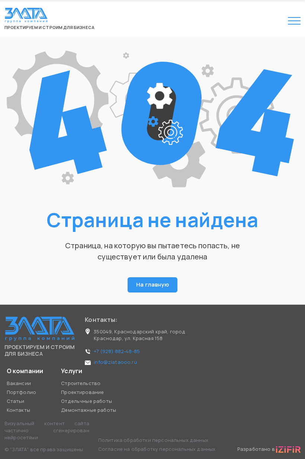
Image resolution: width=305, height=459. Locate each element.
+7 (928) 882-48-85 (117, 351)
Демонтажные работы (88, 410)
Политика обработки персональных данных (153, 440)
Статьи (16, 401)
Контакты (18, 410)
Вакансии (19, 383)
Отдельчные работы (86, 401)
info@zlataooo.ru (115, 362)
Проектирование (82, 392)
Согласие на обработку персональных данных (157, 449)
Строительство (80, 383)
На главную (152, 284)
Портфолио (21, 392)
